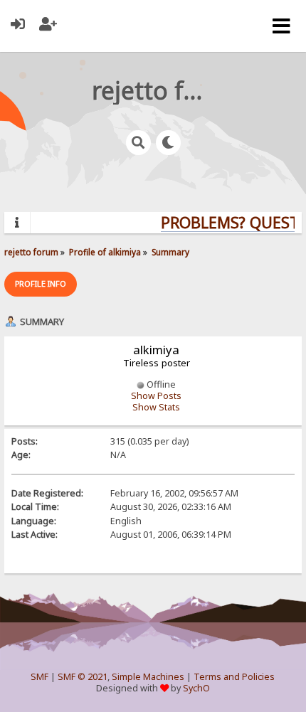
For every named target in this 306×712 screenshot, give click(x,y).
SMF (39, 677)
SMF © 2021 (82, 677)
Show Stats (156, 407)
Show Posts (156, 396)
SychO (196, 688)
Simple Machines (148, 677)
